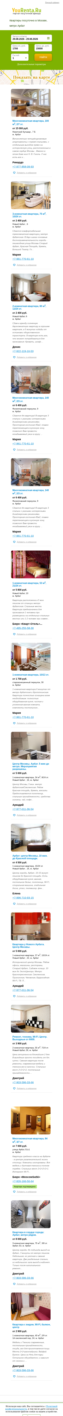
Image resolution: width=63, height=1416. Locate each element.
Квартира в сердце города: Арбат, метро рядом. (28, 1233)
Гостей (15, 55)
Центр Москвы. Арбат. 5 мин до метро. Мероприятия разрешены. (30, 766)
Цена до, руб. (42, 46)
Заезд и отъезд (19, 36)
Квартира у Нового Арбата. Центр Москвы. (28, 945)
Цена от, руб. (18, 46)
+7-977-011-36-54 (23, 809)
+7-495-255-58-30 (23, 628)
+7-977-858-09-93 (23, 166)
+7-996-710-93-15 (23, 897)
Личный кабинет (52, 2)
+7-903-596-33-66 (23, 1082)
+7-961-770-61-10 (23, 258)
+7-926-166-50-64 (23, 1181)
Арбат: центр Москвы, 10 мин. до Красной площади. (29, 857)
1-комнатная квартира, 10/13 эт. (30, 675)
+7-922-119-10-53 (23, 351)
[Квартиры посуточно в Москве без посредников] (31, 11)
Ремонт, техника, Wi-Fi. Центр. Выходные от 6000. (29, 1038)
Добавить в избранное (26, 173)
